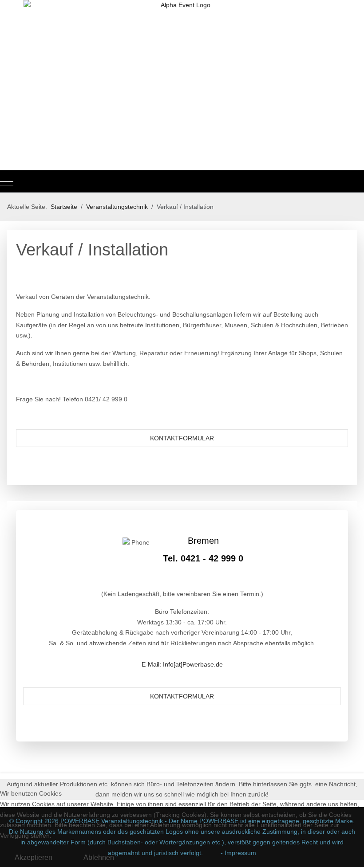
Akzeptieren (33, 857)
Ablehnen (98, 857)
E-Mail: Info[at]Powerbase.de (182, 664)
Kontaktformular (182, 438)
